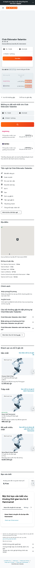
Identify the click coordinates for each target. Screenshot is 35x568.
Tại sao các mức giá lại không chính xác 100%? (15, 551)
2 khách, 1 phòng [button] (9, 54)
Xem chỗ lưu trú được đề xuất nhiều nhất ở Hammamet (26, 429)
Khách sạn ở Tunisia (9, 562)
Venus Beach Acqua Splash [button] (10, 452)
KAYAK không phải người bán (12, 544)
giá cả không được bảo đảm (9, 539)
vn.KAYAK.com (7, 560)
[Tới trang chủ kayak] (11, 8)
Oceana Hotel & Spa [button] (8, 376)
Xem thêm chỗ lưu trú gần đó (26, 353)
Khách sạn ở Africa (24, 560)
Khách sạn (15, 560)
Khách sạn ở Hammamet (11, 520)
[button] (33, 3)
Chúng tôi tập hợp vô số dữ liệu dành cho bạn (16, 547)
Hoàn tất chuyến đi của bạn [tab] (12, 507)
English (19, 3)
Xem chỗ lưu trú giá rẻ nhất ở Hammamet (27, 390)
